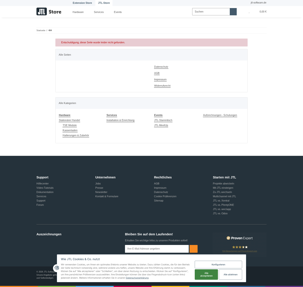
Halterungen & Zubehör (76, 135)
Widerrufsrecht (162, 85)
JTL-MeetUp (161, 125)
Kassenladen (70, 130)
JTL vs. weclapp (222, 209)
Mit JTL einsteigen (223, 187)
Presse (99, 187)
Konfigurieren (218, 264)
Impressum (160, 79)
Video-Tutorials (44, 187)
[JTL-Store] (48, 11)
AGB (157, 73)
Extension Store (82, 3)
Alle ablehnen (231, 274)
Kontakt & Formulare (106, 196)
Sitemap (158, 200)
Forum (40, 205)
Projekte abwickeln (223, 183)
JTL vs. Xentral (221, 200)
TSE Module (70, 125)
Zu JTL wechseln (222, 192)
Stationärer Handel (69, 120)
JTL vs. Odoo (220, 213)
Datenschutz (161, 66)
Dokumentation (44, 192)
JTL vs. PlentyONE (223, 205)
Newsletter (101, 192)
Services (41, 196)
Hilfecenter (42, 183)
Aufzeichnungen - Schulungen (220, 115)
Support (40, 200)
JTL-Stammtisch (163, 120)
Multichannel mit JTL (224, 196)
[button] (242, 11)
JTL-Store (104, 3)
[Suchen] (233, 11)
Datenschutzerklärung (137, 277)
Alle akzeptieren (206, 274)
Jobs (98, 183)
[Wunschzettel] (249, 11)
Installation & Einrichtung (120, 120)
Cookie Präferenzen (165, 196)
